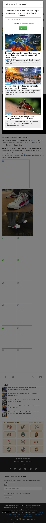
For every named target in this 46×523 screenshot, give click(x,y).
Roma (7, 60)
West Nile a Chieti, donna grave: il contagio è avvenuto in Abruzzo (19, 117)
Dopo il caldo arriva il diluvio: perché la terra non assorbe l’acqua (21, 87)
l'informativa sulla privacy (26, 23)
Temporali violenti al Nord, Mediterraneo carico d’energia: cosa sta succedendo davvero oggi (22, 55)
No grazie (23, 33)
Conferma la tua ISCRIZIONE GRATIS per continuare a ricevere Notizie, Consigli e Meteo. (22, 13)
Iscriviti (23, 28)
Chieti (7, 121)
